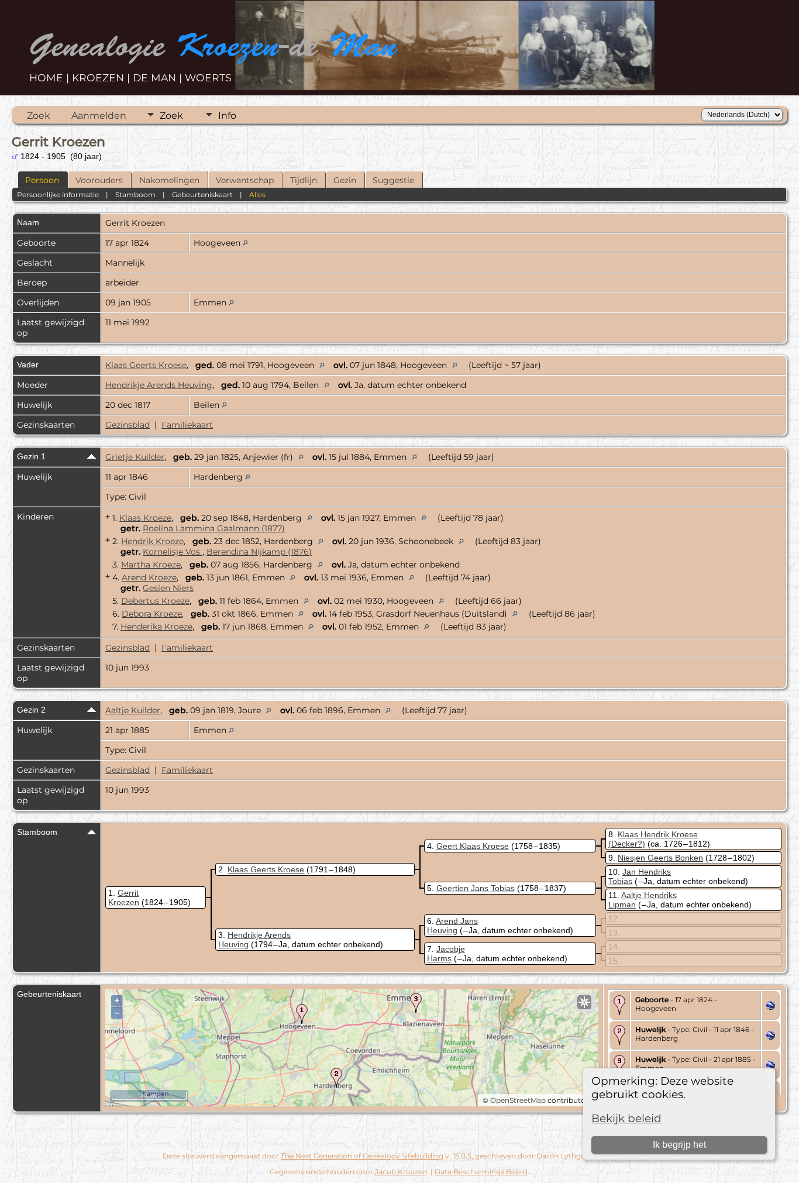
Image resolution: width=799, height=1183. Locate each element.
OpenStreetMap (518, 1100)
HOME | (50, 77)
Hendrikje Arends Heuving (158, 385)
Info (227, 115)
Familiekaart (187, 424)
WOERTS (208, 77)
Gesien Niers (168, 588)
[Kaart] (584, 1002)
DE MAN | (159, 77)
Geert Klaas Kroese (472, 846)
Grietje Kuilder (134, 457)
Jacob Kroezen (401, 1171)
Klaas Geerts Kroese (146, 365)
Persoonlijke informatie (58, 194)
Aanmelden (98, 115)
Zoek (38, 115)
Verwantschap (245, 180)
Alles (257, 194)
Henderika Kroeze (156, 626)
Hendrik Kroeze (152, 541)
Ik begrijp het (679, 1145)
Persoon (42, 180)
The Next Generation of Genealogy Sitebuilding (362, 1155)
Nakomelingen (169, 180)
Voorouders (99, 180)
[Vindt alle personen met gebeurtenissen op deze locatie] (245, 243)
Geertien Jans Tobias (475, 888)
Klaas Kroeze (145, 518)
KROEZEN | (102, 77)
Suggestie (393, 180)
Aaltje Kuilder (132, 710)
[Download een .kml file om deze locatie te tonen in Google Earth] (770, 1007)
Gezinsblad (127, 424)
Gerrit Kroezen (123, 897)
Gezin (344, 180)
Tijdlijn (303, 180)
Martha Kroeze (151, 564)
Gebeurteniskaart (202, 194)
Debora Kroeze (152, 613)
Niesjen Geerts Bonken (660, 857)
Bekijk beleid (626, 1118)
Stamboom (135, 194)
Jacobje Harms (446, 953)
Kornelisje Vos (172, 551)
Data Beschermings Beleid (481, 1171)
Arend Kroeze (149, 577)
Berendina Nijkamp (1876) (259, 551)
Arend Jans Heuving (452, 925)
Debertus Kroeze (155, 601)
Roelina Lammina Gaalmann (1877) (214, 528)
